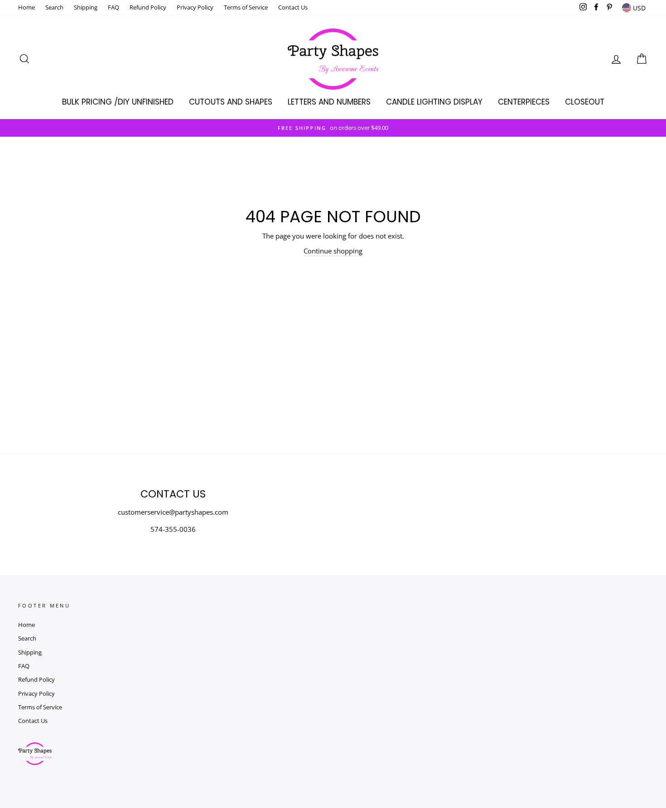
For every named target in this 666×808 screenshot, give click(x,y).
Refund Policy (148, 7)
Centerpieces (524, 101)
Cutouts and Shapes (230, 101)
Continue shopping (333, 250)
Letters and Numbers (329, 101)
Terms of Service (246, 7)
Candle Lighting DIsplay (434, 101)
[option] (333, 128)
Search (54, 7)
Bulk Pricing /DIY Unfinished (118, 101)
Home (26, 7)
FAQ (113, 7)
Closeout (584, 101)
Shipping (85, 7)
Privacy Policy (195, 7)
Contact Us (293, 7)
